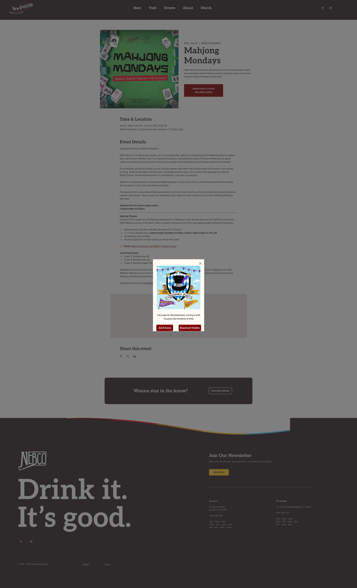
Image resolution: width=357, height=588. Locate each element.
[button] (200, 263)
